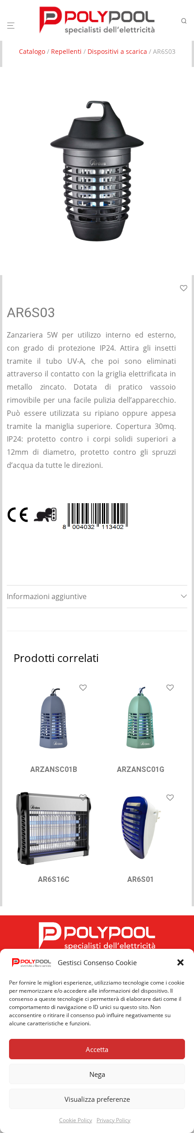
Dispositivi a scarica (117, 51)
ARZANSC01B (53, 769)
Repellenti (66, 51)
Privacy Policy (113, 1120)
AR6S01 (140, 879)
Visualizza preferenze (97, 1099)
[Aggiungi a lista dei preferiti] (183, 289)
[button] (180, 962)
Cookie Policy (75, 1120)
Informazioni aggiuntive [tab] (47, 596)
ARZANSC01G (140, 769)
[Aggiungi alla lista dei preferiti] (83, 688)
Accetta (97, 1049)
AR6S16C (53, 879)
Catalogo (32, 51)
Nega (97, 1074)
